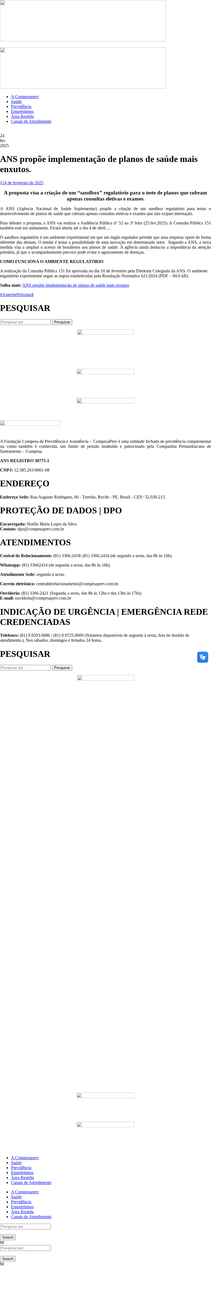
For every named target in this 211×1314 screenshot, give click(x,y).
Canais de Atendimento (31, 121)
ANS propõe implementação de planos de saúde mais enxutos (75, 285)
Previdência (21, 106)
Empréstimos (22, 111)
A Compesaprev (25, 96)
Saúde (16, 101)
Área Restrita (22, 116)
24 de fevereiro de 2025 (22, 182)
